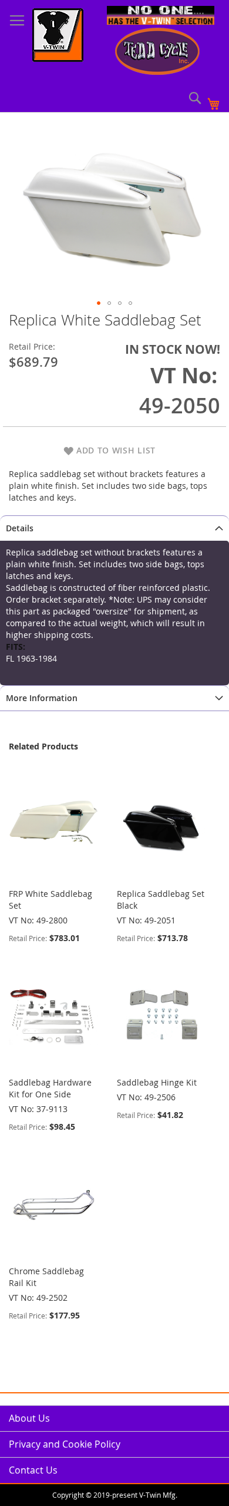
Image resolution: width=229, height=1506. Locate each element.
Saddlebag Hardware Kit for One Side (50, 1088)
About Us (29, 1418)
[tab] (114, 528)
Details (19, 528)
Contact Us (33, 1470)
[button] (98, 303)
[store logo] (57, 36)
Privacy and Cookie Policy (64, 1444)
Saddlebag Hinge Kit (157, 1082)
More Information (42, 697)
